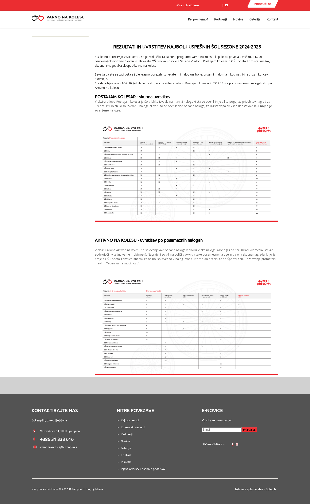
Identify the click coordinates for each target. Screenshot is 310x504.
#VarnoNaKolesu (189, 5)
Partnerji (127, 434)
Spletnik (271, 489)
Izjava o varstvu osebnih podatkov (143, 469)
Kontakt (126, 455)
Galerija (126, 448)
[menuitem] (198, 19)
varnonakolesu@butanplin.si (59, 447)
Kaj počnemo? (130, 420)
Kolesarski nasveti (133, 427)
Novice (125, 441)
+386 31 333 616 (57, 439)
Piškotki (126, 462)
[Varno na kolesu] (58, 19)
